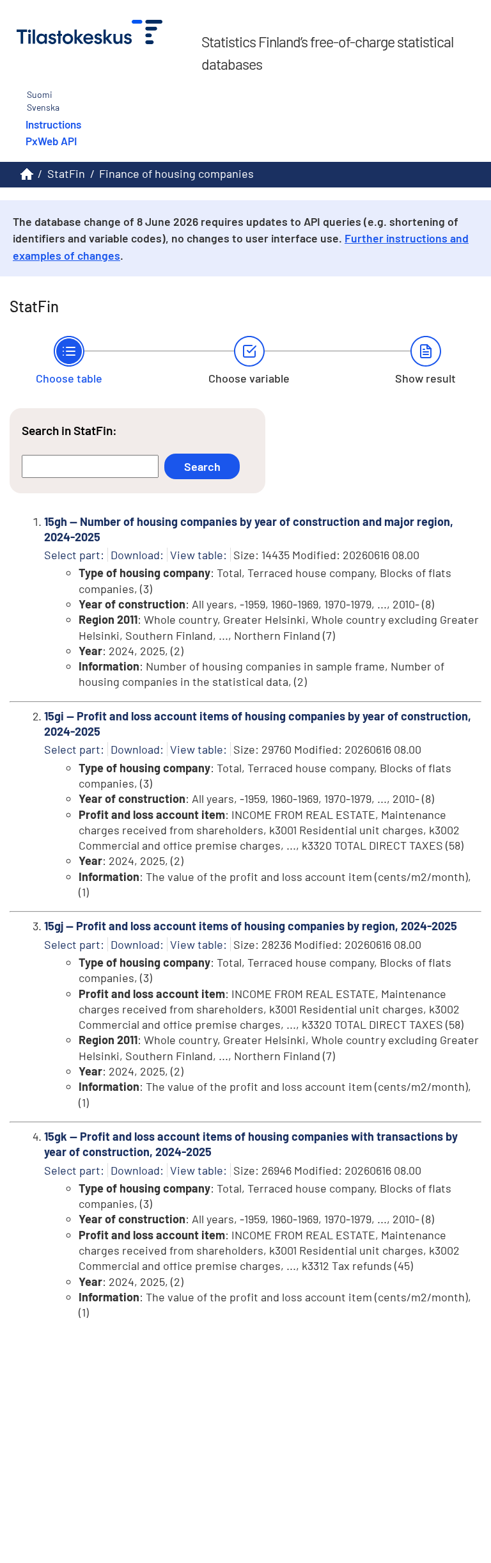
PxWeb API (51, 140)
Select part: (74, 555)
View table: (198, 555)
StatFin (66, 173)
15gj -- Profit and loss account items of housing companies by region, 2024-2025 (250, 926)
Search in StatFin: (69, 430)
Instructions (53, 124)
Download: (137, 555)
